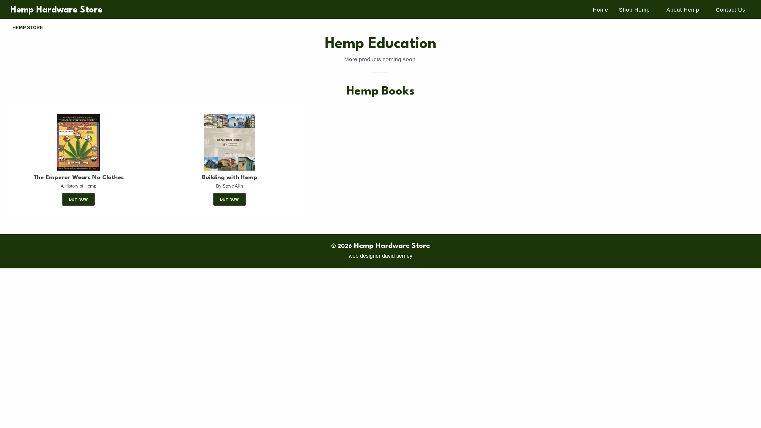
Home (600, 10)
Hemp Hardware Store (56, 10)
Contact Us (730, 10)
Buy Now (78, 199)
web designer (364, 256)
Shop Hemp (634, 10)
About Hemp (682, 10)
